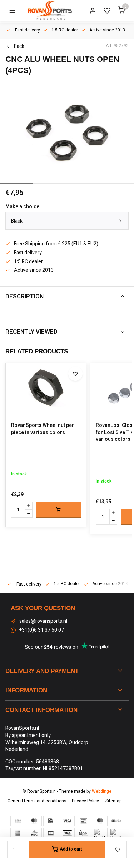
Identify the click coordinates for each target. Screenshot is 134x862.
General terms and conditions (37, 801)
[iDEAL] (50, 821)
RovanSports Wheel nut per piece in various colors (42, 429)
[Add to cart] (58, 510)
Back (19, 46)
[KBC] (34, 833)
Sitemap (113, 801)
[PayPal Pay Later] (116, 833)
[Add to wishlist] (75, 374)
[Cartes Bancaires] (50, 833)
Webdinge (101, 791)
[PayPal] (100, 833)
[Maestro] (100, 821)
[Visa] (67, 821)
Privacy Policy (86, 801)
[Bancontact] (83, 821)
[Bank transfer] (17, 821)
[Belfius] (116, 821)
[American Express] (17, 833)
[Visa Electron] (67, 833)
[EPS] (83, 833)
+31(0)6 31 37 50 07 (41, 630)
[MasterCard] (34, 821)
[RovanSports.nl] (50, 10)
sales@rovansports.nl (43, 621)
